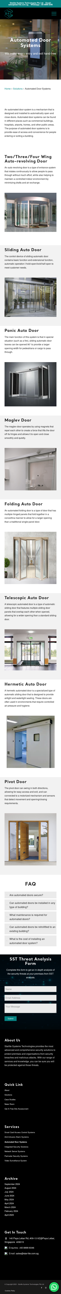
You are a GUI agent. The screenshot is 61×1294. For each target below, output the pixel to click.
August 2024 (10, 1187)
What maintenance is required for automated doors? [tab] (28, 917)
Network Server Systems (15, 1151)
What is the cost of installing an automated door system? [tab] (27, 941)
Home (8, 88)
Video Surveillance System (16, 1160)
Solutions (18, 88)
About (7, 1090)
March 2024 (10, 1207)
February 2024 (11, 1210)
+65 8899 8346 (46, 4)
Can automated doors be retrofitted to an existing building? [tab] (32, 929)
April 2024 (9, 1203)
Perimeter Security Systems (16, 1156)
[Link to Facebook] (41, 1287)
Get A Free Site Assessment (16, 1108)
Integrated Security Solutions (16, 1146)
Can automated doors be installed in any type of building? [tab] (32, 905)
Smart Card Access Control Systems (20, 1132)
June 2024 (9, 1195)
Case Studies (10, 1099)
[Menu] (52, 13)
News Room (9, 1104)
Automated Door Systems (16, 1141)
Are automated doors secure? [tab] (26, 895)
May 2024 (9, 1199)
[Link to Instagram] (46, 1287)
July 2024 (9, 1191)
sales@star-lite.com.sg (18, 4)
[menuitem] (9, 1290)
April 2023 (9, 1214)
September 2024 (12, 1183)
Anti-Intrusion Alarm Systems (17, 1136)
